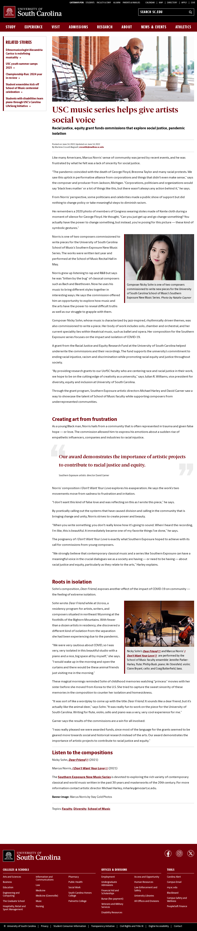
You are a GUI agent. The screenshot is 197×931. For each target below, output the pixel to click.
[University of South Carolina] (32, 856)
